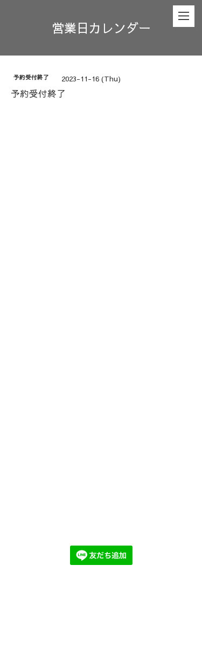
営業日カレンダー (101, 27)
